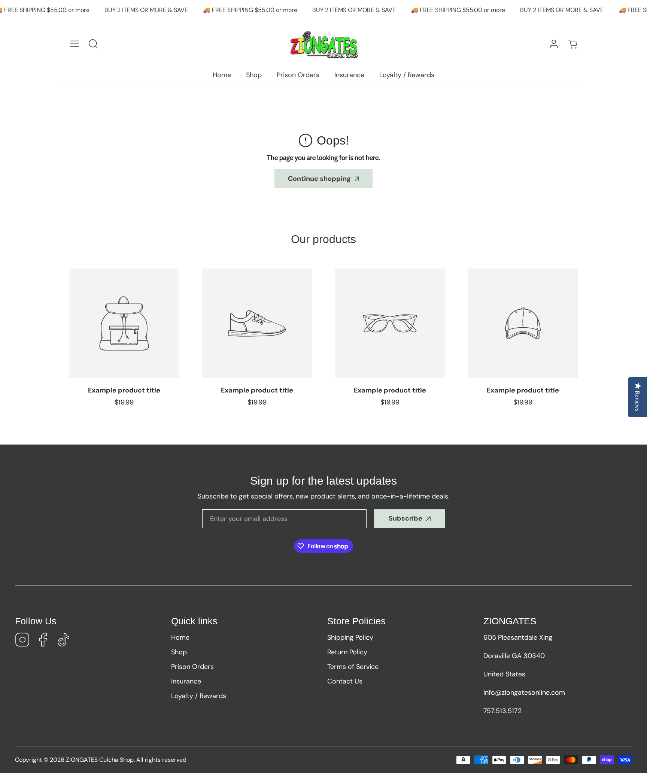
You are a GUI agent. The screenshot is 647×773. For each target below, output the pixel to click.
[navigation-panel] (74, 43)
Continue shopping (319, 178)
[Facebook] (43, 640)
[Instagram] (22, 640)
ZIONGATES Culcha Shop (100, 760)
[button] (572, 44)
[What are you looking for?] (93, 43)
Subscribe (405, 518)
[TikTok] (63, 640)
